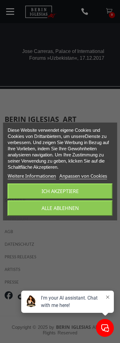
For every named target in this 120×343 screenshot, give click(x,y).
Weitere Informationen (32, 176)
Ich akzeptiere (60, 191)
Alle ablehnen (60, 208)
